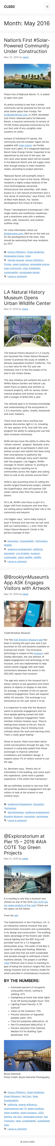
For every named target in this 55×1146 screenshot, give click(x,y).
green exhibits (11, 1112)
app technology (16, 812)
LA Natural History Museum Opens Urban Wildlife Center (27, 297)
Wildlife (8, 545)
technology (42, 816)
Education (13, 541)
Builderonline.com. (14, 233)
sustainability (11, 272)
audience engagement (20, 549)
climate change (16, 260)
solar (18, 1121)
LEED (7, 963)
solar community (12, 268)
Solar (28, 256)
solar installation (31, 268)
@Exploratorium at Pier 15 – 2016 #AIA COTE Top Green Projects (25, 844)
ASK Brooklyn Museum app (28, 639)
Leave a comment (17, 276)
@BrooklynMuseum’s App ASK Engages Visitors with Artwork (27, 582)
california (38, 549)
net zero (17, 1116)
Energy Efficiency (17, 252)
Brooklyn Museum (13, 816)
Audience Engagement (20, 804)
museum (35, 553)
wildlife (37, 557)
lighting (8, 1116)
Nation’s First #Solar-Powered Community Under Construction (27, 45)
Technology (41, 541)
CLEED (9, 7)
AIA (16, 915)
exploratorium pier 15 (15, 1108)
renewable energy (39, 264)
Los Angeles (22, 553)
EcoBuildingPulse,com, (16, 114)
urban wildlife (25, 557)
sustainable (10, 557)
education (9, 553)
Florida (7, 264)
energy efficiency (34, 260)
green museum (29, 1112)
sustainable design (29, 272)
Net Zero (26, 1096)
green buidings (21, 264)
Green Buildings (35, 252)
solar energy (25, 145)
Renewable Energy (14, 256)
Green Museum (12, 1096)
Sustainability (27, 541)
